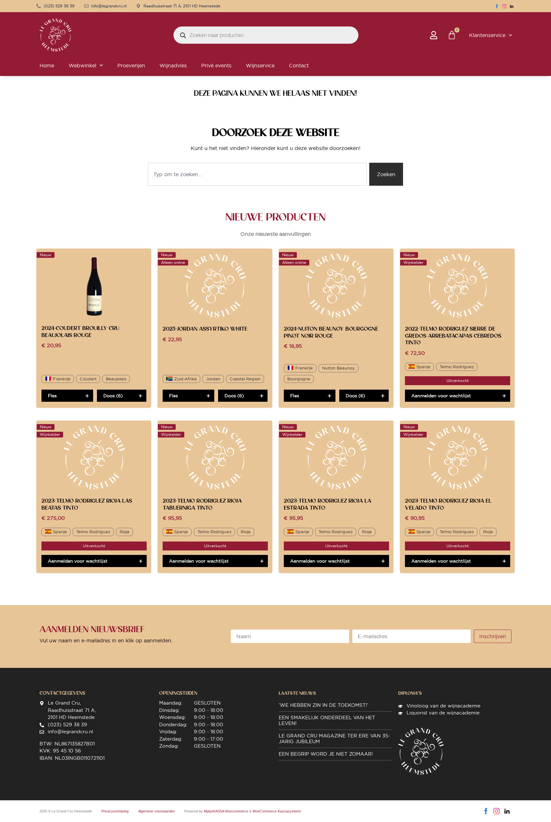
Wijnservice (260, 65)
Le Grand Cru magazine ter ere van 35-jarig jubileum (334, 738)
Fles (52, 396)
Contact (299, 65)
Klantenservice (487, 35)
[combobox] (257, 174)
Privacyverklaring (115, 811)
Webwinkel (82, 65)
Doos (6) (113, 396)
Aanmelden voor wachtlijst (441, 396)
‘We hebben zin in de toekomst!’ (323, 705)
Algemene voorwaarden (156, 811)
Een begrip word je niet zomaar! (326, 754)
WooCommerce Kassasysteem (277, 811)
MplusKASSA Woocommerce (226, 811)
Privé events (216, 65)
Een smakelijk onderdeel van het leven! (327, 720)
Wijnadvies (173, 65)
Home (47, 65)
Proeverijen (131, 65)
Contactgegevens (62, 693)
